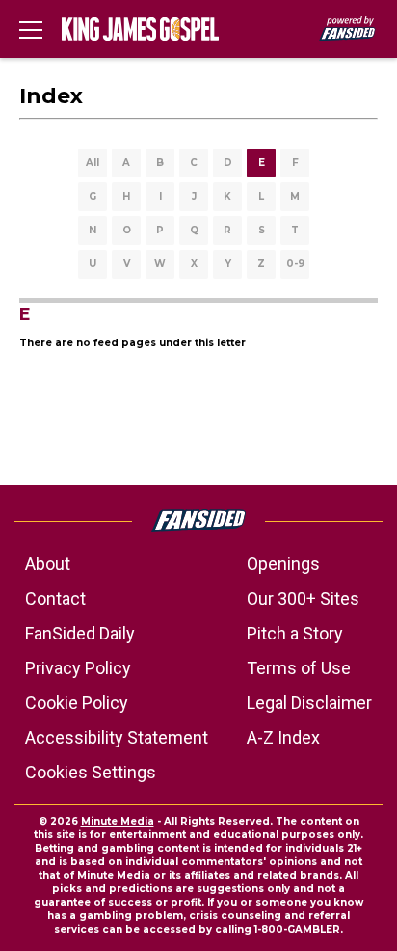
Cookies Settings (90, 772)
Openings (283, 564)
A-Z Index (283, 737)
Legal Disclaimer (309, 703)
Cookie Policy (76, 703)
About (47, 564)
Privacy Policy (78, 668)
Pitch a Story (295, 633)
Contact (55, 598)
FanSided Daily (80, 633)
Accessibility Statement (116, 737)
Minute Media (117, 821)
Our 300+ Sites (303, 598)
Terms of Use (299, 668)
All (92, 162)
